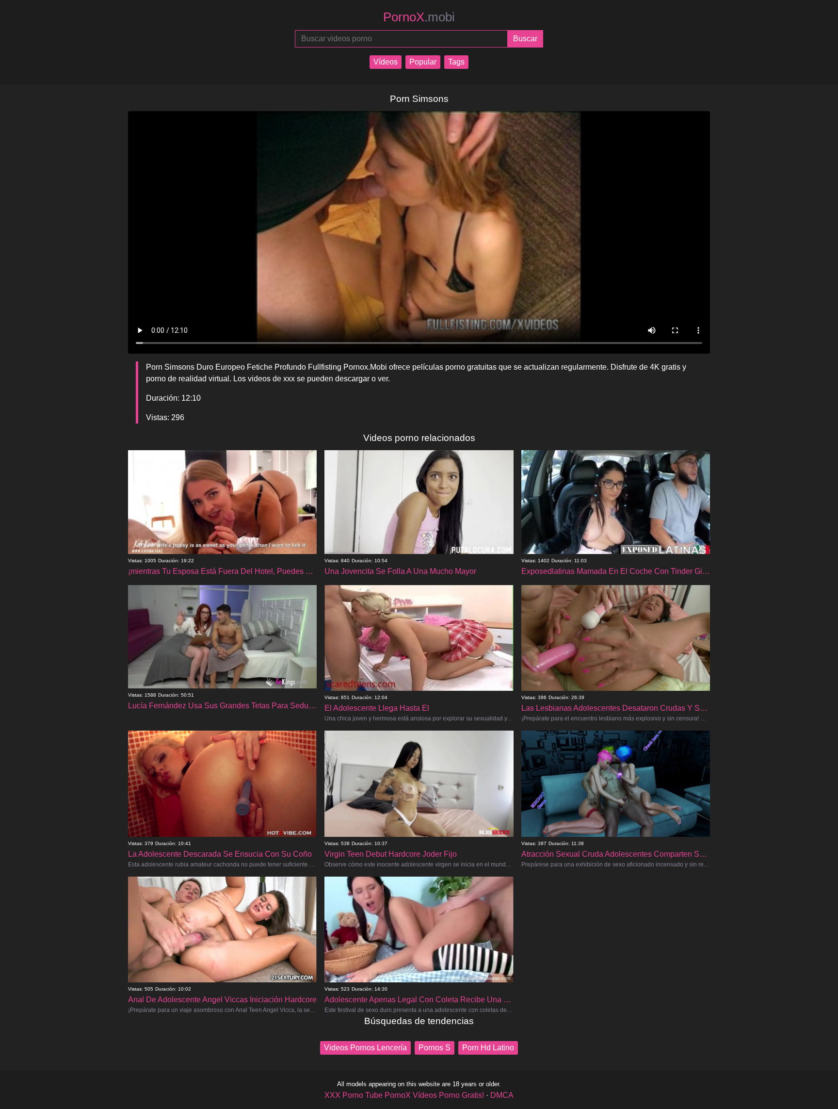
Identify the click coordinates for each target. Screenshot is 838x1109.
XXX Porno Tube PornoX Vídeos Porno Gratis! (404, 1095)
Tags (456, 62)
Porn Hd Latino (488, 1048)
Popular (422, 62)
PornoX (419, 17)
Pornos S (435, 1048)
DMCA (502, 1095)
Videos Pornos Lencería (365, 1048)
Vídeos (385, 62)
